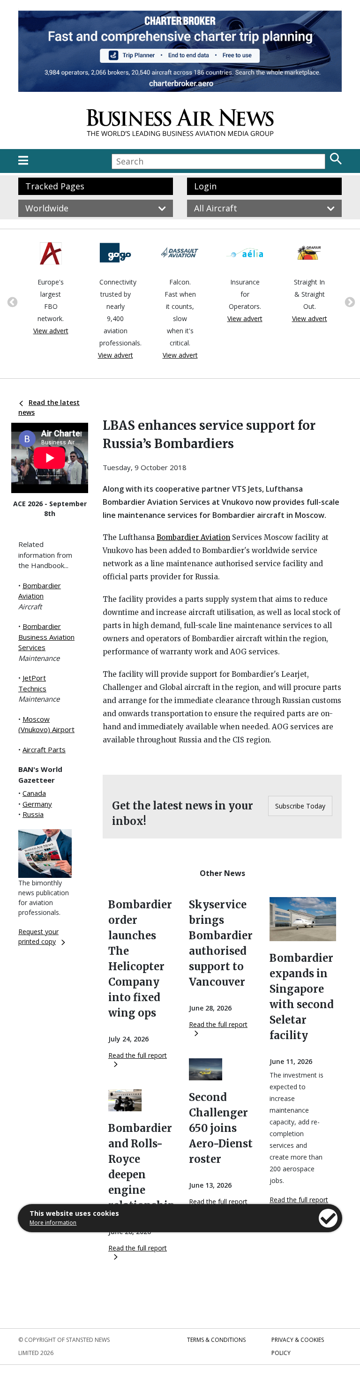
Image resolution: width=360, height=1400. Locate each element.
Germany (37, 804)
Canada (34, 793)
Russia (33, 814)
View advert (50, 330)
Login (205, 186)
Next (348, 301)
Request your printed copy (38, 936)
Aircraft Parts (44, 749)
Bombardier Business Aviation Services (46, 636)
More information (53, 1223)
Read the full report (137, 1055)
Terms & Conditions (216, 1340)
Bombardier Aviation (193, 537)
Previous (11, 301)
